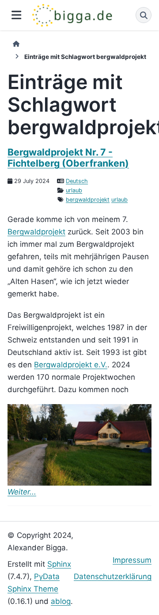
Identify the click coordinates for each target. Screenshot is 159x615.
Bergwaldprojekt (36, 231)
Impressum (132, 560)
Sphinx (59, 564)
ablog (61, 601)
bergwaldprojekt (88, 199)
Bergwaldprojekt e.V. (70, 364)
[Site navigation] (16, 15)
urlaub (74, 190)
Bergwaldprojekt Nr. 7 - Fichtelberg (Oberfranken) (68, 157)
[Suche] (143, 15)
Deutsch (77, 181)
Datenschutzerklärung (112, 576)
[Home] (16, 44)
